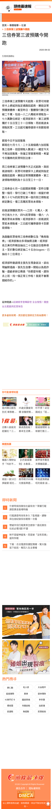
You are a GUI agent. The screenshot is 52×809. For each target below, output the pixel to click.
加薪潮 (42, 706)
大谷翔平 (42, 687)
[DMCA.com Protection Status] (26, 794)
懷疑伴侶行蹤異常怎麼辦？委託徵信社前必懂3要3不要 (27, 527)
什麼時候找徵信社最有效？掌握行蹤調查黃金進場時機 (27, 508)
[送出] (50, 7)
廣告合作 (20, 788)
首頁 (4, 25)
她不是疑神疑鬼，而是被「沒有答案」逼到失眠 (28, 536)
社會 (23, 25)
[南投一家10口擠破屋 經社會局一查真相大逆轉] (9, 472)
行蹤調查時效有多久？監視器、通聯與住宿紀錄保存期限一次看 (27, 517)
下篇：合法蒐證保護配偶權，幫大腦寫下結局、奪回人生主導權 (27, 546)
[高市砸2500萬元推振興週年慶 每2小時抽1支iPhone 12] (26, 472)
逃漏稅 (10, 711)
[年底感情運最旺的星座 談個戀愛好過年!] (42, 472)
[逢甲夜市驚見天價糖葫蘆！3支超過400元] (42, 453)
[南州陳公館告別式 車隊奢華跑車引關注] (9, 401)
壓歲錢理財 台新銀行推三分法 (42, 431)
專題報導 (14, 25)
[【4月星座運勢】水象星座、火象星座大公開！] (26, 453)
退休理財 (42, 694)
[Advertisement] (26, 361)
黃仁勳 (10, 688)
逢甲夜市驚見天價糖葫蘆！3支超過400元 (42, 464)
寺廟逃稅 (26, 706)
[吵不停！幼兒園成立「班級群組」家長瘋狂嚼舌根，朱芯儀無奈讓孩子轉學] (42, 401)
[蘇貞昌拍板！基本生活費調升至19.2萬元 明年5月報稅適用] (26, 420)
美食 (26, 694)
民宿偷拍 (42, 711)
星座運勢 (10, 694)
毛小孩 (26, 687)
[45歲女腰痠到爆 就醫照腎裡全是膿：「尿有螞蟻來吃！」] (26, 401)
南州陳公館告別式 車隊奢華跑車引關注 (9, 412)
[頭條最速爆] (17, 7)
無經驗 (26, 711)
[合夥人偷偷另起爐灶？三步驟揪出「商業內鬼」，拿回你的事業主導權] (9, 420)
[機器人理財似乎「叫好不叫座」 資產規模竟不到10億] (9, 453)
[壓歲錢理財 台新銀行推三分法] (42, 420)
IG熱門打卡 (10, 700)
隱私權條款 (34, 788)
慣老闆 (10, 706)
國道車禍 (26, 700)
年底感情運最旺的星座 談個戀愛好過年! (42, 483)
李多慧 (42, 700)
